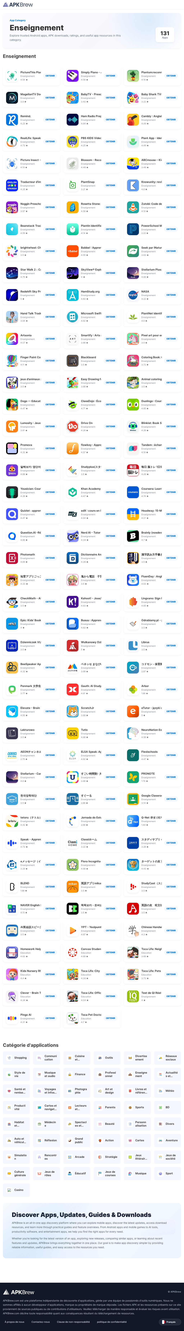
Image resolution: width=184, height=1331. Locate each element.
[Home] (18, 4)
